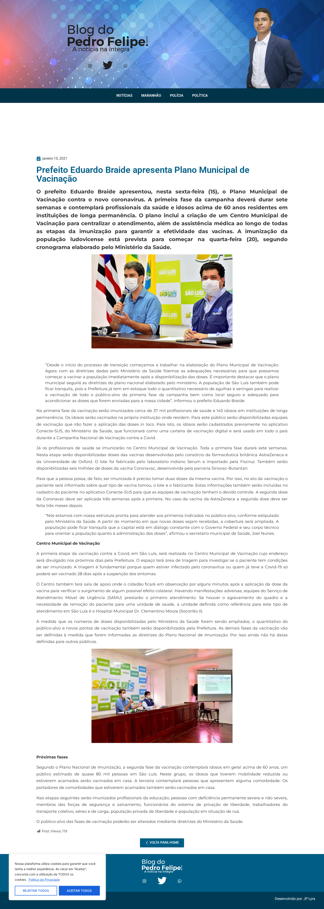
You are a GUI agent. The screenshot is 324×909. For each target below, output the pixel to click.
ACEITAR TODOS (79, 890)
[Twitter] (108, 66)
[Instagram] (90, 66)
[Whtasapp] (125, 66)
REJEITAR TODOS (36, 890)
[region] (57, 877)
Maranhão (151, 95)
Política (200, 95)
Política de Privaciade (44, 879)
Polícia (176, 95)
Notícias (124, 95)
